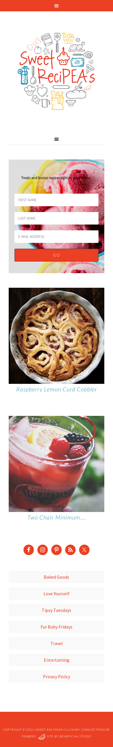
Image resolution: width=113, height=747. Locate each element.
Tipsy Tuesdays (56, 610)
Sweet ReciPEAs (56, 71)
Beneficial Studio (75, 736)
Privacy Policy (56, 676)
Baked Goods (56, 577)
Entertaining (57, 660)
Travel (56, 643)
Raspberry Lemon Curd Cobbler (56, 389)
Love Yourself (56, 593)
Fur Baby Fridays (56, 627)
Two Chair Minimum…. (56, 517)
